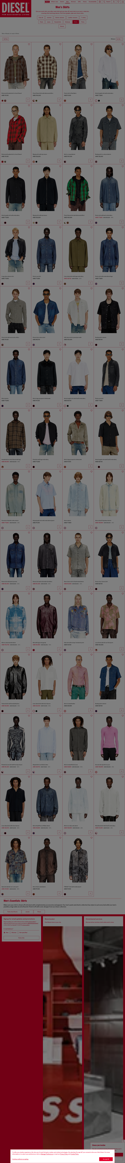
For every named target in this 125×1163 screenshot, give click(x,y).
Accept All (106, 1159)
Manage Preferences (47, 1154)
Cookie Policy (75, 1154)
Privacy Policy (64, 1154)
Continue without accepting (20, 1159)
